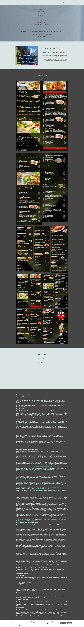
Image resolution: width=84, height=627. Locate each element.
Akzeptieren (63, 623)
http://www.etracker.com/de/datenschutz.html (43, 470)
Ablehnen (70, 623)
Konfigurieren (17, 625)
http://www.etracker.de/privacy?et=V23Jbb (43, 466)
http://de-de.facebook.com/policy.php (41, 488)
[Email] (63, 2)
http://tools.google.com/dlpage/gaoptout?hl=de (26, 520)
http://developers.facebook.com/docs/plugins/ (25, 478)
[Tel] (66, 2)
